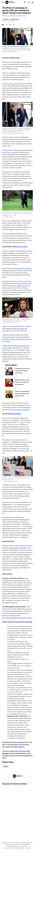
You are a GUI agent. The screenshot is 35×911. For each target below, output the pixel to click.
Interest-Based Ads (24, 844)
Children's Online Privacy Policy (12, 844)
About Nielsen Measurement (13, 846)
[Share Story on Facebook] (3, 24)
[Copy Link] (13, 24)
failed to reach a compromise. (21, 409)
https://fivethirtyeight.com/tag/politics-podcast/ (17, 618)
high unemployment (16, 352)
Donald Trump (13, 84)
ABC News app (17, 742)
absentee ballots (24, 496)
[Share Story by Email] (10, 24)
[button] (2, 2)
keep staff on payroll (8, 339)
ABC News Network (6, 842)
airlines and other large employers (16, 328)
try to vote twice (14, 420)
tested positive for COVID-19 (19, 548)
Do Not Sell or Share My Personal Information (14, 848)
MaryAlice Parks (15, 19)
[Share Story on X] (6, 24)
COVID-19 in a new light (9, 152)
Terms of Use (24, 846)
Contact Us (28, 848)
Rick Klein (6, 19)
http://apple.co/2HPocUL (10, 602)
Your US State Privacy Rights (25, 842)
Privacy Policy (15, 842)
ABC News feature (21, 751)
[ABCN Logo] (9, 2)
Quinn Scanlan (16, 414)
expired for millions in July (18, 286)
